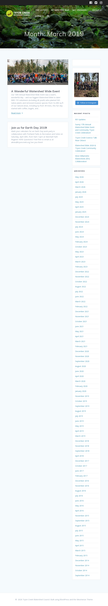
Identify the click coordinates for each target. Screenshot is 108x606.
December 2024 (82, 217)
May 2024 (79, 237)
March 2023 (80, 261)
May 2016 (79, 505)
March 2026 (80, 187)
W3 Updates (80, 119)
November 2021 (82, 316)
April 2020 (79, 376)
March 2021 (80, 341)
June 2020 (79, 371)
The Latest (41, 10)
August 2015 (80, 525)
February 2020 (81, 386)
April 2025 (79, 207)
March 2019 (80, 436)
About (95, 10)
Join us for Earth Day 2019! (29, 127)
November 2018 (82, 446)
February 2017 (81, 476)
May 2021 (79, 331)
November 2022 (82, 276)
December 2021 (82, 311)
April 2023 (79, 256)
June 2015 (79, 535)
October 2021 (81, 321)
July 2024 (79, 227)
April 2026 (79, 182)
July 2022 (79, 291)
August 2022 (80, 286)
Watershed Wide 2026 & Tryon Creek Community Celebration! (85, 148)
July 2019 (79, 416)
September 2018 (82, 451)
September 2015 (82, 520)
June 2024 (79, 232)
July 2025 (79, 197)
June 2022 (79, 296)
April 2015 (79, 545)
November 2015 (82, 515)
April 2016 (79, 510)
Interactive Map (60, 10)
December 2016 (82, 481)
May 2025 (79, 202)
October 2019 (81, 401)
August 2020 (80, 366)
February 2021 (81, 346)
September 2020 (82, 361)
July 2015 (79, 530)
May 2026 (79, 177)
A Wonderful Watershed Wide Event (35, 91)
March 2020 (80, 381)
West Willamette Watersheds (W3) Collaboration (82, 159)
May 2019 (79, 426)
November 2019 (82, 396)
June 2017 (79, 471)
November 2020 (82, 356)
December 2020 (82, 351)
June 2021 (79, 326)
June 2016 (79, 500)
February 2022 (81, 306)
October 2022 (81, 281)
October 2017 (81, 466)
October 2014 (81, 570)
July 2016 (79, 495)
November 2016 (82, 486)
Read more (16, 113)
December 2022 (82, 271)
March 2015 (80, 550)
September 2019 (82, 406)
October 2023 (81, 246)
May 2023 (79, 251)
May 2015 (79, 540)
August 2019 (80, 411)
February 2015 (81, 555)
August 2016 (80, 490)
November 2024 (82, 222)
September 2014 (82, 575)
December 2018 (82, 441)
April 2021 (79, 336)
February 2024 (81, 241)
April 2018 (79, 456)
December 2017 (82, 461)
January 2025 (80, 212)
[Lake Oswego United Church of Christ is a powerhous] (86, 85)
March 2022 (80, 301)
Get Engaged (79, 10)
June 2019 (79, 421)
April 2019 (79, 431)
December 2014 (82, 560)
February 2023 (81, 266)
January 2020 (80, 391)
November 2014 (82, 565)
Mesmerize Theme (85, 599)
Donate (39, 16)
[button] (48, 16)
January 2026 (80, 192)
